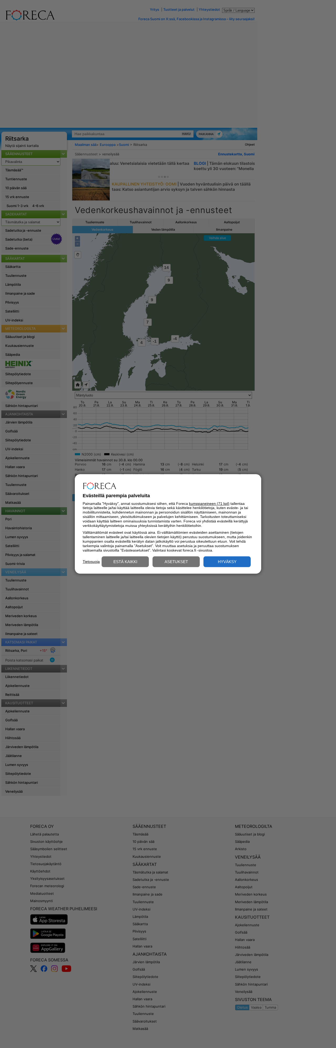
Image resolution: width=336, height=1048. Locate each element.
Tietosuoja (91, 561)
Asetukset (176, 562)
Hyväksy (227, 562)
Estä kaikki (125, 562)
